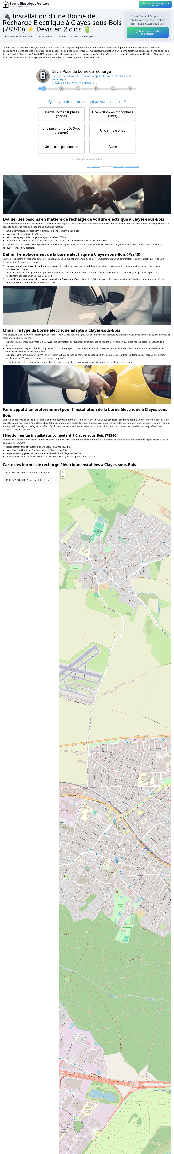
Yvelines (62, 36)
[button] (114, 822)
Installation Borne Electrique (18, 36)
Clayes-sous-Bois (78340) (84, 36)
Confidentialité (95, 167)
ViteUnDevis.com (118, 167)
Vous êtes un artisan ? (132, 167)
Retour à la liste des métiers (88, 159)
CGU (88, 167)
